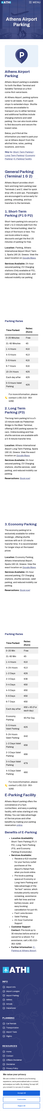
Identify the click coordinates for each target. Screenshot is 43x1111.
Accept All (22, 1093)
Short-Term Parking (23, 152)
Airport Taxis (11, 1032)
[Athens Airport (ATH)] (6, 2)
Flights (9, 1036)
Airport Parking (12, 996)
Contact (9, 1056)
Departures (11, 1008)
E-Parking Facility (23, 159)
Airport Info (11, 987)
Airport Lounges (13, 991)
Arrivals (9, 1004)
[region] (21, 1091)
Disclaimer (10, 1064)
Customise (21, 1099)
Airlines (9, 1000)
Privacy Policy (12, 1068)
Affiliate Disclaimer (14, 1060)
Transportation (12, 1028)
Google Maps (29, 258)
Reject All (21, 1106)
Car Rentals (11, 1024)
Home (8, 1052)
